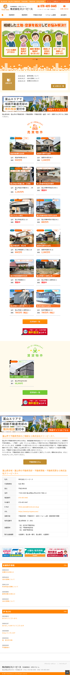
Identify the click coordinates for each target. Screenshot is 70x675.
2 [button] (35, 59)
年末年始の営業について (10, 586)
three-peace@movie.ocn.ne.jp (29, 507)
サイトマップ (65, 1)
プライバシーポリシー (50, 663)
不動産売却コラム (35, 462)
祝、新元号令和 (7, 640)
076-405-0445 (23, 498)
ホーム (49, 1)
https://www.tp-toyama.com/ (28, 511)
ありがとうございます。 (10, 618)
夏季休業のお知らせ (8, 594)
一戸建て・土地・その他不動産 (37, 331)
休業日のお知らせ (8, 572)
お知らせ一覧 (59, 86)
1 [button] (33, 59)
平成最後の (5, 647)
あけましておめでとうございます (13, 625)
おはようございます (8, 633)
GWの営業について (8, 579)
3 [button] (37, 59)
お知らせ (56, 1)
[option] (35, 39)
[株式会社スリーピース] (17, 7)
